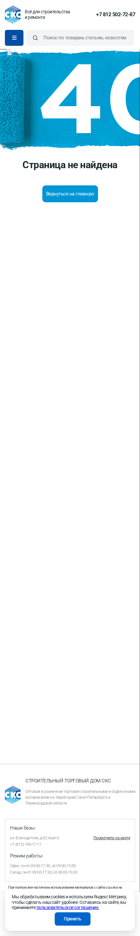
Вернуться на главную (70, 194)
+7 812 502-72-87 (115, 14)
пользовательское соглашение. (67, 907)
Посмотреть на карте (111, 838)
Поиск (35, 38)
